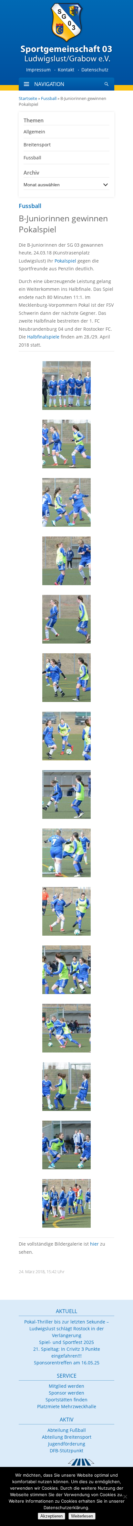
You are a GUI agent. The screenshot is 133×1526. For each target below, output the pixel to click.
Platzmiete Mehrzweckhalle (66, 1406)
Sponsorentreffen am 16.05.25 (66, 1363)
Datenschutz (94, 70)
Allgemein (34, 132)
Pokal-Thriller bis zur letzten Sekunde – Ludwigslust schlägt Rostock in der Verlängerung (66, 1328)
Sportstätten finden (66, 1400)
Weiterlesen (82, 1516)
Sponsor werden (66, 1393)
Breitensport (37, 145)
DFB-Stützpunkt (66, 1450)
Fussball (48, 98)
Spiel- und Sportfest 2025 (66, 1342)
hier (94, 1244)
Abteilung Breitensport (66, 1437)
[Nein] (125, 1496)
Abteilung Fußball (66, 1430)
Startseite (28, 98)
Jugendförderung (66, 1444)
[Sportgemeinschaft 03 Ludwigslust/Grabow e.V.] (66, 32)
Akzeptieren (51, 1516)
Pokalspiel (65, 261)
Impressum (38, 70)
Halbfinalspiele (43, 337)
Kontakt (66, 70)
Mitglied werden (66, 1386)
